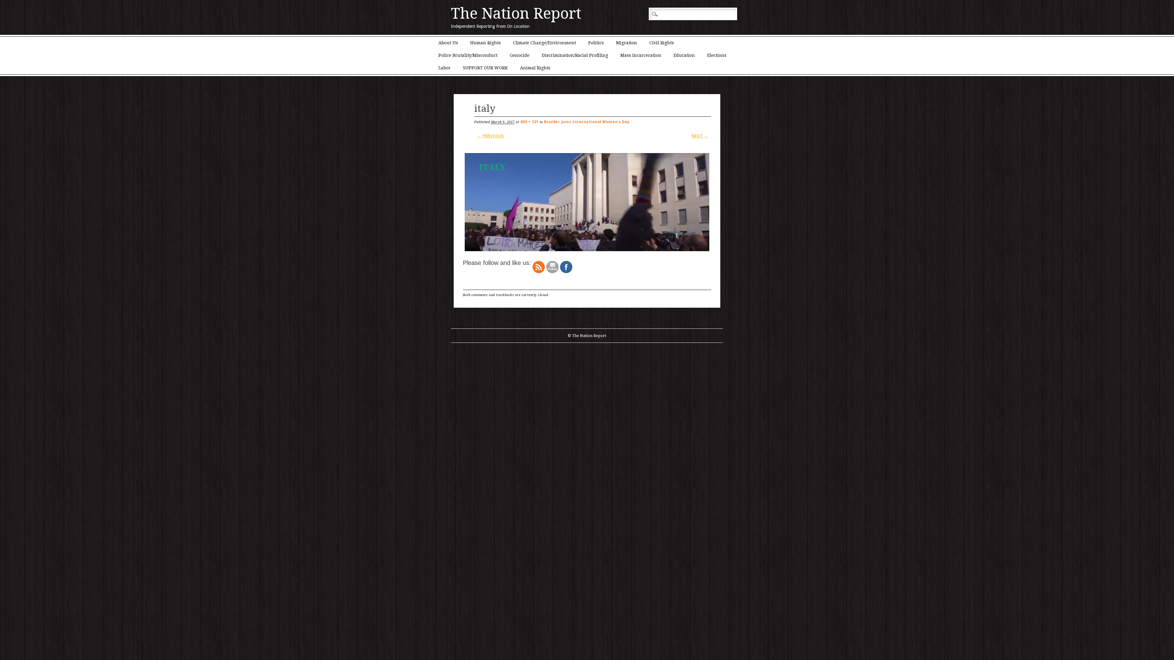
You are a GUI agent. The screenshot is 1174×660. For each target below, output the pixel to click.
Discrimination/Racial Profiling (575, 55)
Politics (596, 42)
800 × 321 (529, 122)
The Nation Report (516, 13)
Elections (716, 55)
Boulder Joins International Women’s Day (586, 122)
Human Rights (485, 42)
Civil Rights (661, 42)
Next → (700, 136)
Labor (444, 67)
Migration (626, 42)
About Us (448, 42)
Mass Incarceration (640, 55)
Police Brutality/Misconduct (467, 55)
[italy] (587, 251)
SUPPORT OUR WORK (485, 67)
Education (684, 55)
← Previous (490, 136)
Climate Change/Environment (544, 42)
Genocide (520, 55)
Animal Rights (535, 67)
